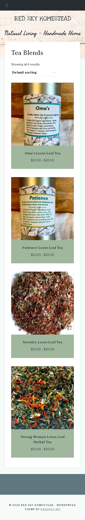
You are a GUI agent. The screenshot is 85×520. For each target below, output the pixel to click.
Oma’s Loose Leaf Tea (42, 153)
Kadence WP (50, 509)
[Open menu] (7, 5)
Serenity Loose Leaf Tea (42, 342)
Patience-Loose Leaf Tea (42, 248)
